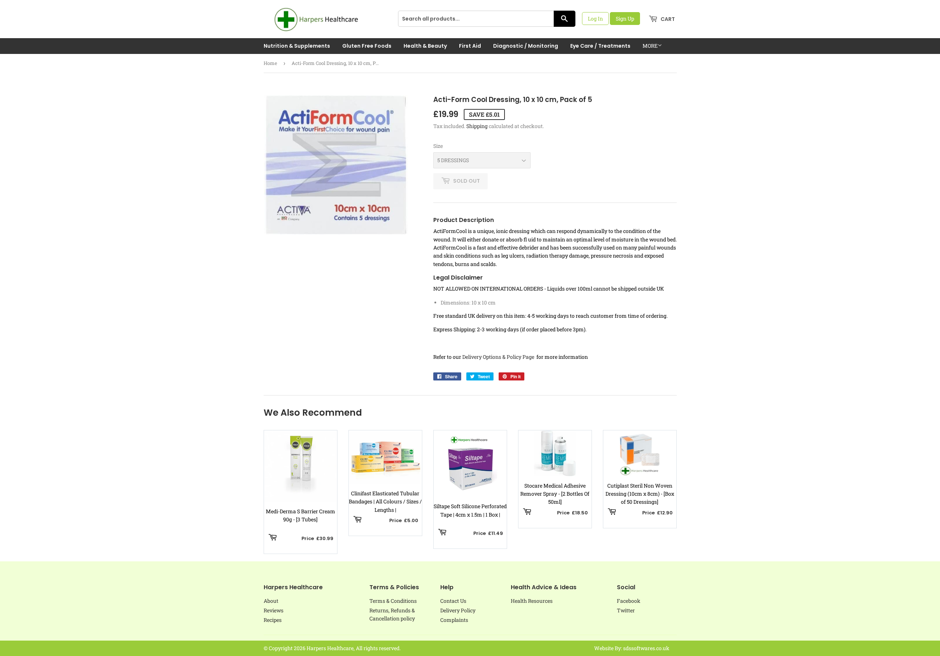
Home (270, 63)
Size (438, 145)
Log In (595, 18)
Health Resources (532, 600)
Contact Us (453, 600)
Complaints (454, 619)
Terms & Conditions (393, 600)
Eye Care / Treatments (600, 46)
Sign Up (625, 18)
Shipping (477, 126)
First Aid (470, 46)
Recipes (273, 619)
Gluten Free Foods (366, 46)
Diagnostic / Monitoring (525, 46)
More (650, 45)
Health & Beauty (425, 46)
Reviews (273, 610)
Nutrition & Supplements (297, 46)
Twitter (626, 610)
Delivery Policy (458, 610)
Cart (667, 19)
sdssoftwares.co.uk (646, 648)
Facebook (628, 600)
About (271, 600)
